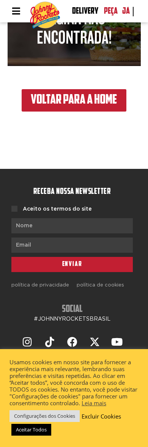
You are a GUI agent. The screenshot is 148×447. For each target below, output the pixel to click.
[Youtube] (117, 342)
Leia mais (94, 403)
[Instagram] (27, 342)
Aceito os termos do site (57, 209)
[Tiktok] (49, 342)
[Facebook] (72, 342)
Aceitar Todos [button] (31, 429)
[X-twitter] (94, 342)
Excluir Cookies (101, 416)
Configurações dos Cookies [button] (44, 415)
